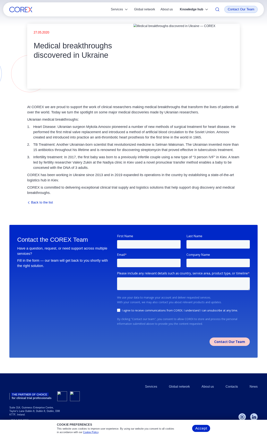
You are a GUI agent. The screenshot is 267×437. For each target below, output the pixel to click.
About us (166, 9)
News (254, 386)
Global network (144, 9)
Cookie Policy (91, 432)
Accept (201, 428)
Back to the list (42, 202)
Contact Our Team (241, 9)
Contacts (232, 386)
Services (117, 9)
